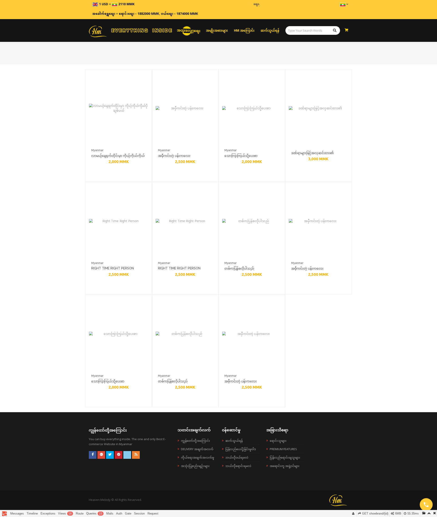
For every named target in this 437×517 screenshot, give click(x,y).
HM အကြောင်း (244, 30)
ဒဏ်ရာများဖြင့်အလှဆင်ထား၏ (312, 153)
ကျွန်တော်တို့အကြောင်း (195, 441)
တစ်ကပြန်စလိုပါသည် (239, 268)
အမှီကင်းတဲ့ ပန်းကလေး (174, 155)
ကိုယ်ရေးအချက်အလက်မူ (197, 457)
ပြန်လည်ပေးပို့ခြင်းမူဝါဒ (240, 449)
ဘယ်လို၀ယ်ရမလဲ (236, 457)
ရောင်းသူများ (278, 441)
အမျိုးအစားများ (217, 30)
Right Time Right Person (112, 268)
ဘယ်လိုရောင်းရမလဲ (238, 466)
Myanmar (97, 150)
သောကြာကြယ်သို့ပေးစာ (240, 155)
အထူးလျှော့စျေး (188, 30)
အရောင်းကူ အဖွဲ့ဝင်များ (285, 466)
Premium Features (283, 449)
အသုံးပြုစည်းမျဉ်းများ (195, 466)
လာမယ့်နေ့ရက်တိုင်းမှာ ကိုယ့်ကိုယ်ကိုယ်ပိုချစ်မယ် (118, 156)
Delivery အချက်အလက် (197, 449)
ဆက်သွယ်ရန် (270, 30)
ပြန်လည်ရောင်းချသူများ (285, 457)
